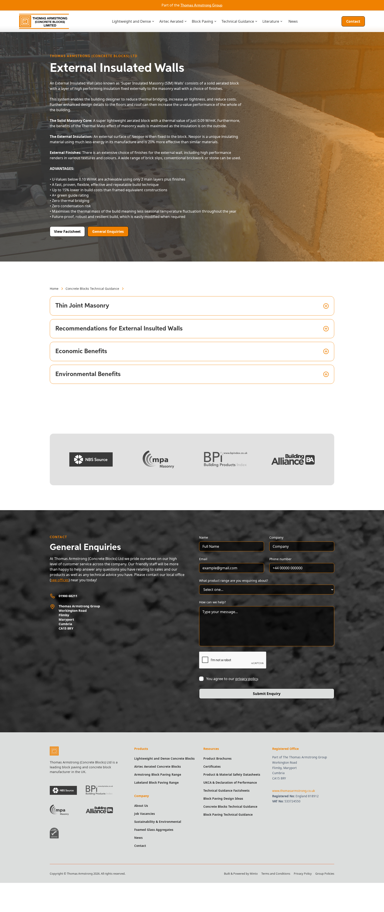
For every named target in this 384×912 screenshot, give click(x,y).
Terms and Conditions (275, 874)
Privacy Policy (303, 874)
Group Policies (324, 874)
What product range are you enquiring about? (233, 580)
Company (276, 537)
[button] (133, 21)
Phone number (280, 559)
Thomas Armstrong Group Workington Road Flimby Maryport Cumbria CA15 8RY (79, 617)
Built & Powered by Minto (241, 874)
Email (203, 559)
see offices (60, 580)
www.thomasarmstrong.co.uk (293, 791)
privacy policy (246, 678)
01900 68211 (68, 596)
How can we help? (212, 602)
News (293, 21)
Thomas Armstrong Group (201, 5)
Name (203, 537)
